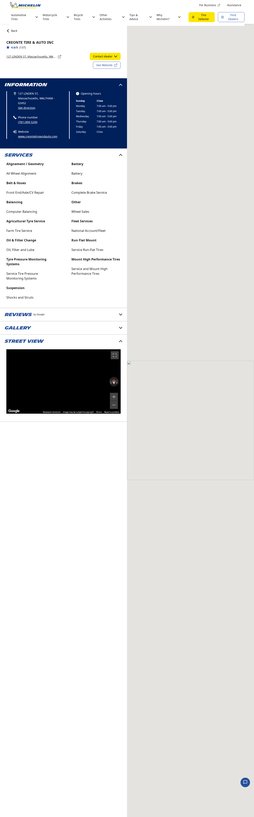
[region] (63, 381)
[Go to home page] (25, 5)
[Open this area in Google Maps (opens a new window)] (13, 411)
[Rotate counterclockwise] (110, 381)
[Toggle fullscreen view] (115, 355)
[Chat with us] (245, 782)
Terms (99, 412)
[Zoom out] (114, 405)
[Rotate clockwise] (117, 381)
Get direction (26, 108)
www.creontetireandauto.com (37, 136)
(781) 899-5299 (27, 122)
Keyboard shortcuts (52, 412)
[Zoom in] (114, 397)
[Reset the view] (114, 381)
